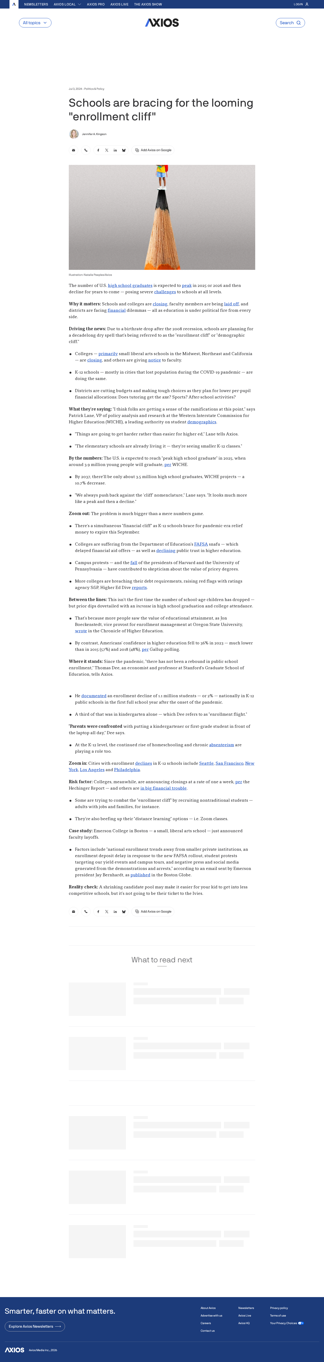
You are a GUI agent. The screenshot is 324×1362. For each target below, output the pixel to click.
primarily (108, 354)
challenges (165, 292)
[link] (73, 150)
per (167, 465)
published (140, 875)
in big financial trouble (163, 788)
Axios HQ (244, 1323)
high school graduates (130, 286)
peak (187, 286)
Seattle (206, 763)
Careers (206, 1323)
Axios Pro (96, 4)
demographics (201, 422)
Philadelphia (127, 770)
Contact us (208, 1330)
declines (143, 763)
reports (139, 588)
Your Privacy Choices (283, 1323)
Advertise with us (211, 1315)
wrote (81, 631)
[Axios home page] (14, 4)
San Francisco (229, 763)
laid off (231, 304)
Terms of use (278, 1315)
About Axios (208, 1308)
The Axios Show (148, 4)
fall (133, 563)
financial (117, 310)
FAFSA (201, 544)
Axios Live (120, 4)
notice (154, 360)
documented (93, 696)
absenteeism (221, 745)
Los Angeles (92, 770)
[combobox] (67, 4)
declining (166, 551)
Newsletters (36, 4)
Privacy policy (279, 1308)
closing (160, 304)
